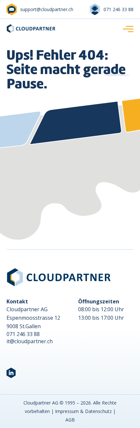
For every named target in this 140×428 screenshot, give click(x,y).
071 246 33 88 (118, 9)
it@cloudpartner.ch (30, 341)
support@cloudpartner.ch (46, 9)
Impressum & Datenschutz (83, 411)
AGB (70, 420)
